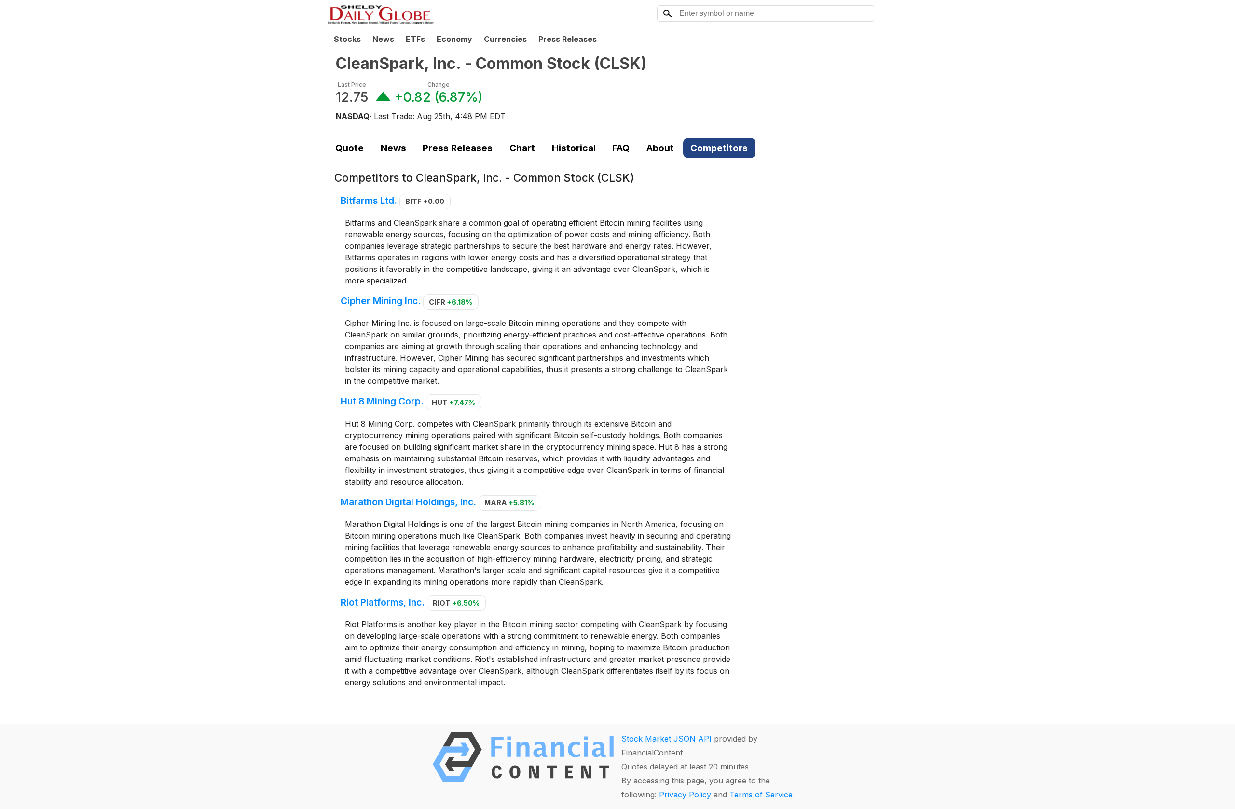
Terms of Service (761, 794)
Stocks (347, 39)
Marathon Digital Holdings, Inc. (408, 502)
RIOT (456, 603)
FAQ (621, 148)
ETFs (415, 39)
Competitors (719, 148)
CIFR (450, 302)
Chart (522, 148)
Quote (349, 148)
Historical (574, 148)
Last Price (352, 84)
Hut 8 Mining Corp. (382, 401)
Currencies (505, 39)
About (660, 148)
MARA (509, 503)
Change (438, 84)
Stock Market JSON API (666, 738)
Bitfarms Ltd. (369, 200)
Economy (454, 39)
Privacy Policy (685, 794)
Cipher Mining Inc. (381, 301)
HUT (453, 402)
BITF (424, 201)
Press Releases (567, 39)
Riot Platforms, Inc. (383, 602)
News (383, 39)
